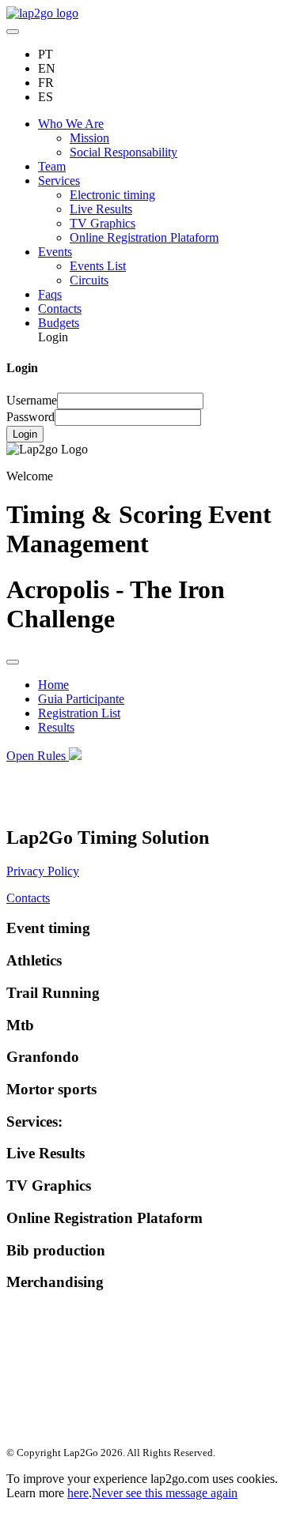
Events (55, 251)
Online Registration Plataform (144, 237)
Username (31, 400)
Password (30, 416)
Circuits (89, 280)
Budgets (58, 322)
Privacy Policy (42, 871)
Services (59, 180)
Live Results (101, 209)
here (78, 1493)
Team (52, 166)
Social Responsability (123, 152)
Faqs (50, 294)
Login (25, 434)
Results (56, 727)
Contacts (60, 308)
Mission (89, 138)
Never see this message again (165, 1493)
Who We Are (71, 123)
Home (53, 684)
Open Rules (36, 755)
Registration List (79, 713)
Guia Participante (81, 699)
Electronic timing (112, 194)
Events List (98, 266)
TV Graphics (102, 223)
